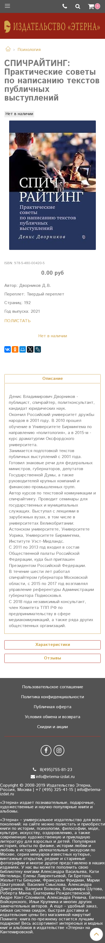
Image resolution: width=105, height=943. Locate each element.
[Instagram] (59, 750)
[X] (30, 349)
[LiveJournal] (37, 349)
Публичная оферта (52, 707)
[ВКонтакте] (7, 349)
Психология (29, 50)
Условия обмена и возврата (52, 717)
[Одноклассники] (15, 349)
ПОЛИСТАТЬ (17, 321)
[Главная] (8, 50)
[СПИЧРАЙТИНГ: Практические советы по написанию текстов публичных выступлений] (52, 185)
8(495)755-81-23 (55, 770)
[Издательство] (52, 25)
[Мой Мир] (22, 349)
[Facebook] (46, 750)
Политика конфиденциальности (52, 697)
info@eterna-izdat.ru (55, 777)
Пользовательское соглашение (52, 687)
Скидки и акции (52, 727)
